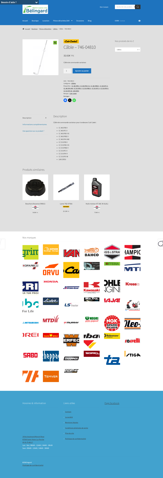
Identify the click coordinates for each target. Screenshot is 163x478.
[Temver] (51, 376)
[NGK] (112, 323)
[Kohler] (112, 286)
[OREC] (30, 335)
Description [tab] (27, 118)
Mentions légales (71, 422)
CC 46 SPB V (75, 86)
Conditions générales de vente (76, 428)
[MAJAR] (112, 300)
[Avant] (71, 252)
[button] (55, 42)
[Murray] (71, 323)
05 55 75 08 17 (28, 442)
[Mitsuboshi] (30, 323)
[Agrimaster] (30, 252)
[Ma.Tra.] (92, 299)
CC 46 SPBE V (94, 86)
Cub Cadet (73, 94)
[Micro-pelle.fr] (132, 306)
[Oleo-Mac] (132, 322)
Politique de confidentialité (75, 439)
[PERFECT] (71, 340)
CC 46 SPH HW (68, 88)
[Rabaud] (92, 341)
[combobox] (127, 49)
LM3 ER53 (76, 91)
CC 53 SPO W (68, 91)
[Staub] (112, 358)
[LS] (71, 306)
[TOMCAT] (71, 371)
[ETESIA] (112, 264)
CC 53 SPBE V (86, 88)
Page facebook (112, 403)
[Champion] (132, 252)
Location (45, 21)
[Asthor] (51, 249)
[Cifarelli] (30, 265)
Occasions (80, 21)
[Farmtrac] (132, 270)
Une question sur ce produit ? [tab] (33, 131)
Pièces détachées (45, 29)
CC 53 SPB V (78, 88)
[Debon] (92, 266)
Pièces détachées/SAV (61, 21)
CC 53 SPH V (104, 88)
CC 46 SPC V (104, 86)
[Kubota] (30, 306)
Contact (68, 412)
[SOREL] (92, 354)
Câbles (55, 29)
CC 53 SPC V (96, 88)
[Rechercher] (137, 7)
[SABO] (30, 355)
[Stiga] (132, 354)
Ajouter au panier (82, 71)
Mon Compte (104, 7)
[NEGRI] (92, 318)
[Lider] (51, 301)
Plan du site (69, 433)
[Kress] (132, 284)
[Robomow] (112, 336)
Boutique (35, 21)
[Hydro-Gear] (71, 288)
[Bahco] (92, 252)
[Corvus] (51, 270)
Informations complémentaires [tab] (35, 124)
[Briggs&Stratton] (112, 252)
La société (69, 417)
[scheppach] (51, 356)
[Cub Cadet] (71, 270)
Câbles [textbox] (127, 50)
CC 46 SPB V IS (85, 86)
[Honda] (51, 281)
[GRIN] (30, 288)
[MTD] (51, 318)
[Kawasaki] (92, 288)
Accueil (25, 21)
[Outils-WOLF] (51, 335)
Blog (89, 21)
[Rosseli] (132, 341)
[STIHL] (30, 376)
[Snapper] (71, 359)
